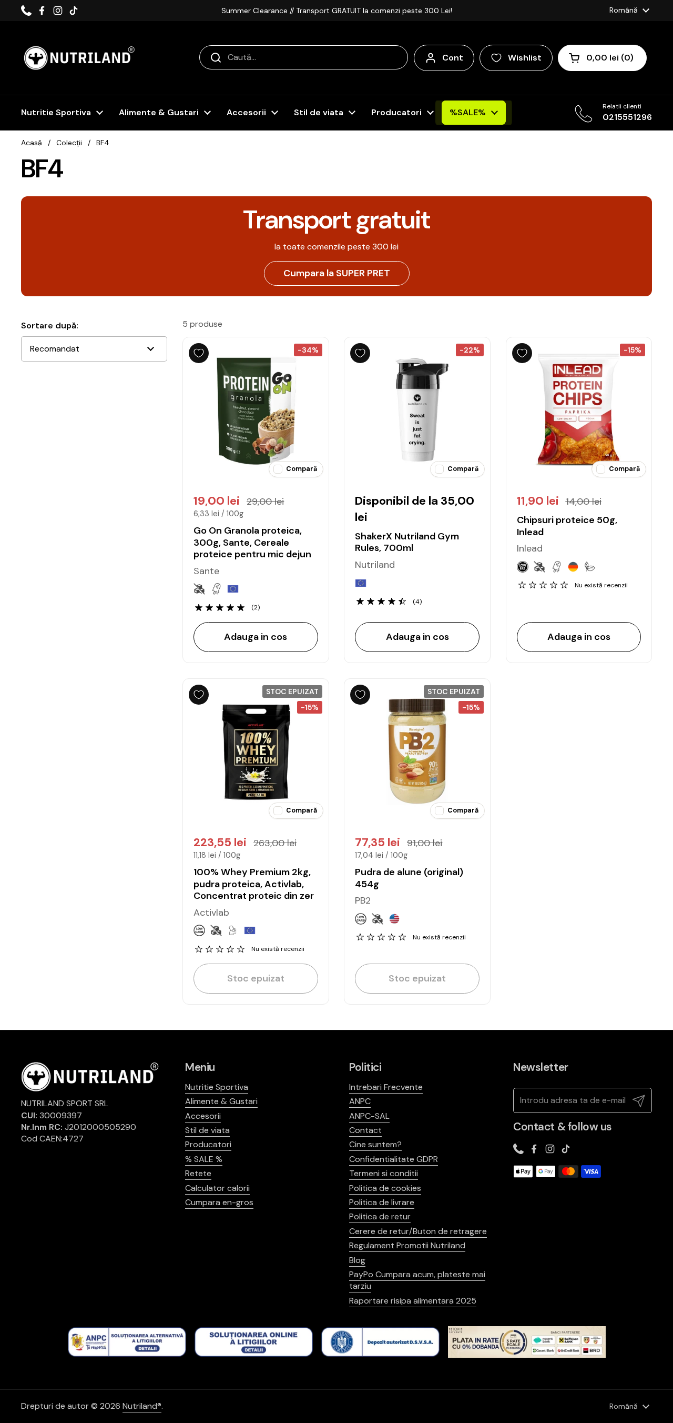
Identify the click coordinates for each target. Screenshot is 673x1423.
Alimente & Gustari (221, 1101)
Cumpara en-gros (219, 1202)
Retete (198, 1173)
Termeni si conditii (383, 1173)
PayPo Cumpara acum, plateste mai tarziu (417, 1280)
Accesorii (203, 1115)
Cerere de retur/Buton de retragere (418, 1231)
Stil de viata (207, 1130)
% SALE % (203, 1159)
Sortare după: (49, 326)
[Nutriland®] (78, 58)
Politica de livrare (381, 1202)
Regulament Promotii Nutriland (407, 1245)
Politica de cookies (385, 1188)
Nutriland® (142, 1405)
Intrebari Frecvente (386, 1087)
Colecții (69, 142)
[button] (602, 58)
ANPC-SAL (369, 1115)
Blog (357, 1260)
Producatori (208, 1144)
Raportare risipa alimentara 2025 (412, 1300)
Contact (365, 1130)
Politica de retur (380, 1216)
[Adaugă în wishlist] (199, 353)
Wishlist (525, 57)
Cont (452, 57)
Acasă (31, 142)
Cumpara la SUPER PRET (336, 273)
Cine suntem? (375, 1144)
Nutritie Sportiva (216, 1087)
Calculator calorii (217, 1188)
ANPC (360, 1101)
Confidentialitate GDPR (393, 1159)
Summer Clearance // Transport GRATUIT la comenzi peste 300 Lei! (336, 10)
